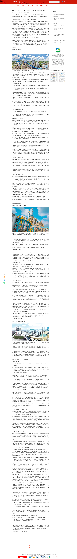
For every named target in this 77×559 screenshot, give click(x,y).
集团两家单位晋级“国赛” (57, 31)
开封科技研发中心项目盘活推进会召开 (59, 19)
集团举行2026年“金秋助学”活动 (59, 40)
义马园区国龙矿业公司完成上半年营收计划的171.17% (59, 35)
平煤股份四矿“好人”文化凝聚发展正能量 (58, 29)
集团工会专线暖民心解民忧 (58, 37)
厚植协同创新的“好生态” (57, 42)
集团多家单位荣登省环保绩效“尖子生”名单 (59, 22)
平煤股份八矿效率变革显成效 (58, 25)
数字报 (64, 1)
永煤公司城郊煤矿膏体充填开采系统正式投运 (59, 15)
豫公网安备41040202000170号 (42, 555)
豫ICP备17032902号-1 (34, 555)
